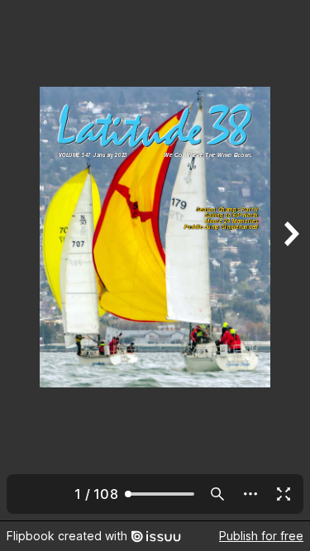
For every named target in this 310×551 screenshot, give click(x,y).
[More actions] (250, 494)
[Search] (217, 494)
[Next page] (290, 260)
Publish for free (261, 536)
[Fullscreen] (283, 494)
